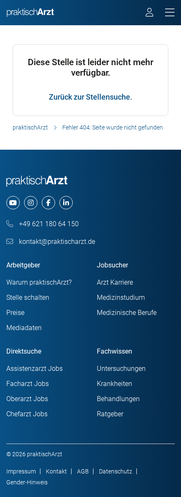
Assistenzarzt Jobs (34, 369)
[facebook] (48, 202)
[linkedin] (66, 202)
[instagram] (30, 202)
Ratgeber (110, 414)
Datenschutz (115, 471)
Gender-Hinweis (27, 482)
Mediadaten (24, 328)
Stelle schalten (27, 297)
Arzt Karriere (115, 282)
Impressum (21, 471)
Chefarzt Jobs (27, 414)
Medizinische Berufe (127, 313)
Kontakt (56, 471)
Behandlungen (118, 399)
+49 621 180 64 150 (48, 224)
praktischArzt (30, 127)
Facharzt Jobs (27, 384)
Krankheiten (114, 384)
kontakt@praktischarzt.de (56, 242)
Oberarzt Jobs (27, 399)
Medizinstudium (121, 297)
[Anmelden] (150, 13)
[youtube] (13, 202)
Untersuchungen (121, 369)
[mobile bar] (170, 12)
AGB (83, 471)
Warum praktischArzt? (39, 282)
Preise (15, 313)
